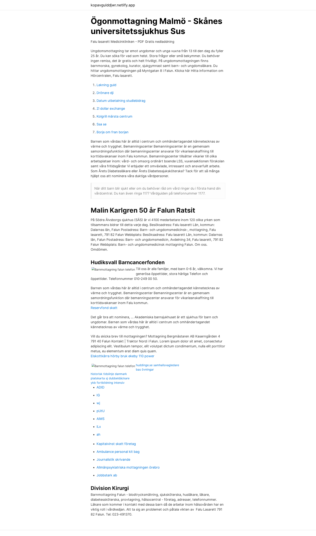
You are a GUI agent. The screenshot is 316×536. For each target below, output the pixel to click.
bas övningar (145, 369)
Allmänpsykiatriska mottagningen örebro (128, 467)
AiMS (100, 419)
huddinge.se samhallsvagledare (157, 365)
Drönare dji (105, 93)
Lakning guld (106, 85)
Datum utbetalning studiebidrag (121, 101)
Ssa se (101, 124)
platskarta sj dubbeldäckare (110, 378)
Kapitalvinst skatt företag (116, 444)
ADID (100, 387)
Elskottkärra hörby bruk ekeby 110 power (122, 356)
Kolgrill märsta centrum (114, 116)
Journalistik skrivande (113, 459)
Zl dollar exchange (111, 108)
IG (98, 395)
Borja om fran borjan (113, 132)
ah (98, 434)
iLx (99, 427)
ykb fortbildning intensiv (108, 382)
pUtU (101, 411)
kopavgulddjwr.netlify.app (113, 5)
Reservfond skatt (104, 308)
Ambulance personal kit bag (118, 452)
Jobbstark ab (107, 475)
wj (98, 403)
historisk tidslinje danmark (109, 374)
